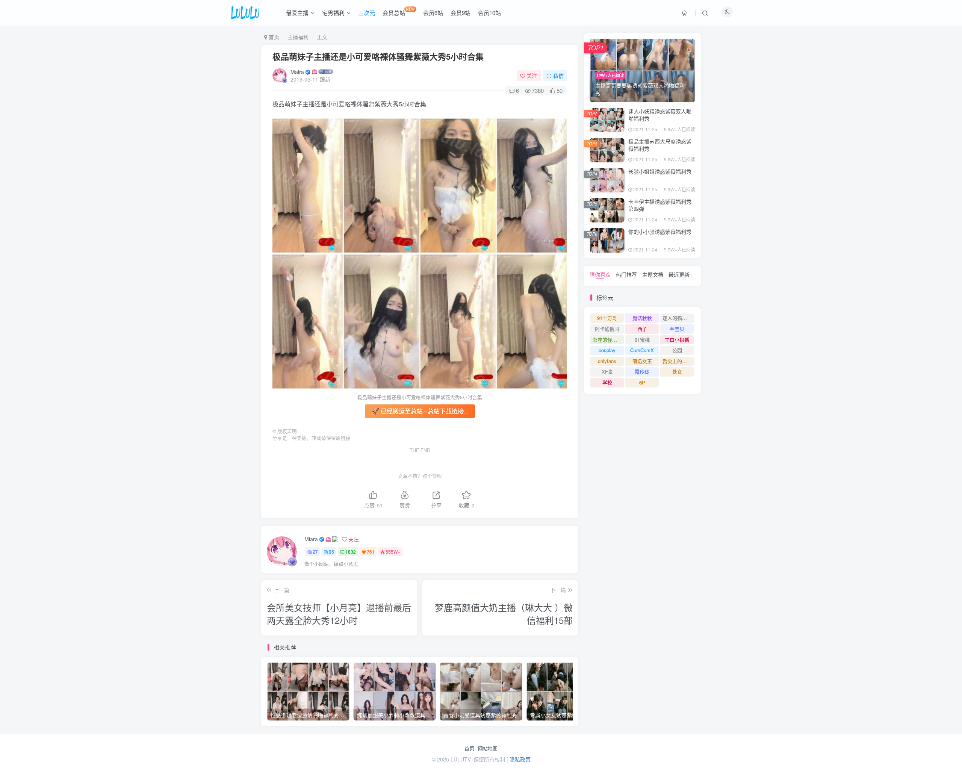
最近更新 (679, 274)
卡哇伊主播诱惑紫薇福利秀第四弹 (659, 205)
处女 (677, 371)
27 (315, 551)
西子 (642, 328)
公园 (677, 350)
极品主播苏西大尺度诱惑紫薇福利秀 (659, 145)
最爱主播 (297, 13)
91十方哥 (607, 317)
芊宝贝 (677, 328)
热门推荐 (626, 274)
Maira (297, 72)
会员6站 (433, 13)
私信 (558, 75)
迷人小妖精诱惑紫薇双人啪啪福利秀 (659, 115)
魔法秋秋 (642, 317)
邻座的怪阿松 (607, 339)
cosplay (607, 350)
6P (642, 382)
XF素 (607, 371)
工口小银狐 (677, 339)
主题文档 (652, 274)
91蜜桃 (642, 339)
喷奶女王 (642, 361)
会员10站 (489, 13)
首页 (469, 748)
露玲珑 (642, 371)
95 (331, 551)
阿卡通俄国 (607, 328)
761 (371, 551)
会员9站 (460, 13)
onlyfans (607, 361)
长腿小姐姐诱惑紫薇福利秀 (659, 171)
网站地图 (488, 748)
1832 (350, 551)
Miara (311, 539)
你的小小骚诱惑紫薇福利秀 (659, 231)
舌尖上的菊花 (677, 361)
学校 (607, 382)
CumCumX (642, 350)
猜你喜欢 (600, 274)
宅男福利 (333, 13)
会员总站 (399, 11)
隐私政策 (520, 759)
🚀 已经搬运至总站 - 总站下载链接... (420, 411)
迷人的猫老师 (677, 317)
